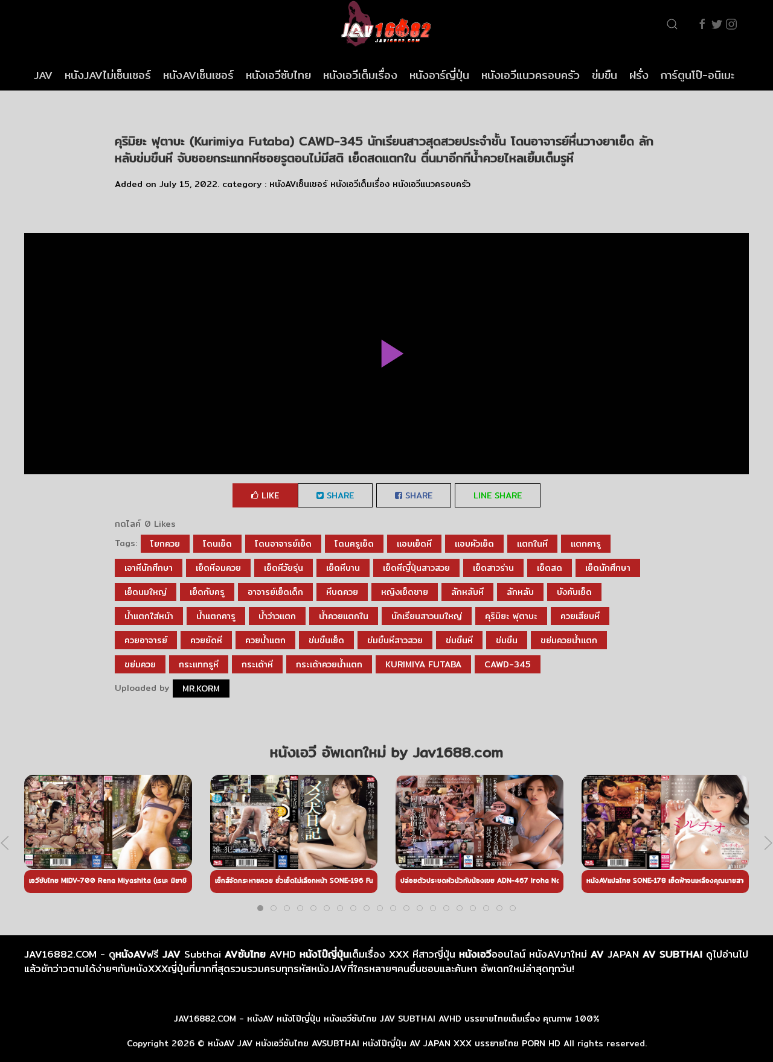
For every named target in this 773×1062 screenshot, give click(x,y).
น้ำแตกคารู (216, 616)
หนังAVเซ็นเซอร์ (198, 75)
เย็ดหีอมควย (218, 567)
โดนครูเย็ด (354, 543)
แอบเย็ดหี (414, 543)
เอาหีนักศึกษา (148, 567)
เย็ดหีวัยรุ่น (283, 567)
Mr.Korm (201, 688)
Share (339, 495)
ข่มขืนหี (459, 640)
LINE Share (497, 495)
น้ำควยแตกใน (343, 616)
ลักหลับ (520, 592)
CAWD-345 (507, 664)
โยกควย (165, 543)
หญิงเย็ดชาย (404, 592)
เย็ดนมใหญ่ (145, 592)
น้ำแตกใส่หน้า (148, 616)
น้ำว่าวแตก (277, 616)
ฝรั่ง (639, 75)
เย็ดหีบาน (343, 567)
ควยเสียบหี (580, 616)
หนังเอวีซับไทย (278, 75)
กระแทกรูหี (199, 664)
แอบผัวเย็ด (474, 543)
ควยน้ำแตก (265, 640)
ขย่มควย (140, 664)
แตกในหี (532, 543)
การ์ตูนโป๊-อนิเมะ (697, 75)
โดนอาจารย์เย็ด (283, 543)
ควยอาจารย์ (145, 640)
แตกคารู (586, 543)
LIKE (268, 495)
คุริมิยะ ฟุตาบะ (511, 616)
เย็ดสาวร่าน (493, 567)
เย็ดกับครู (207, 592)
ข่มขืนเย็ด (326, 640)
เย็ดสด (549, 567)
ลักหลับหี (467, 592)
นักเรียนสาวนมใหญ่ (426, 616)
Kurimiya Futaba (423, 664)
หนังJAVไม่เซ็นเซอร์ (108, 75)
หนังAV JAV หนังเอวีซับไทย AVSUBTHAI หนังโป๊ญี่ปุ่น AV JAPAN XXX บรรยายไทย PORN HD (384, 1043)
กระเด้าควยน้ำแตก (329, 664)
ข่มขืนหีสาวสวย (395, 640)
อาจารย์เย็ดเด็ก (275, 592)
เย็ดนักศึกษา (607, 567)
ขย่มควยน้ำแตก (568, 640)
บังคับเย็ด (574, 592)
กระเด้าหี (257, 664)
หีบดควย (342, 592)
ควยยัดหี (206, 640)
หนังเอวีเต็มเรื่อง (360, 75)
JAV (43, 75)
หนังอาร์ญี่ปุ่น (439, 75)
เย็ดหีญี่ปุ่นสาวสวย (416, 567)
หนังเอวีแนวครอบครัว (530, 75)
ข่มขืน (604, 75)
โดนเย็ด (217, 543)
